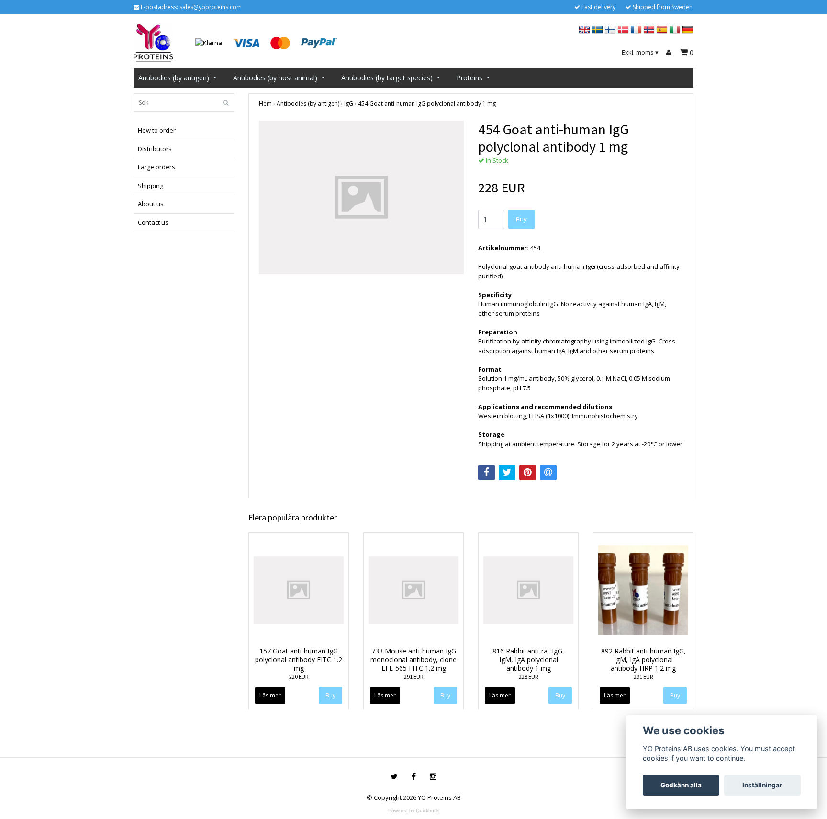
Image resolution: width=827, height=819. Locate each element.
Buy (521, 219)
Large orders (156, 167)
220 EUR (298, 676)
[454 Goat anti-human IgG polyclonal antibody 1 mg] (361, 197)
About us (151, 203)
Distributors (155, 148)
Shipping (150, 185)
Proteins (469, 77)
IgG (348, 104)
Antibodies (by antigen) (173, 77)
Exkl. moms (640, 52)
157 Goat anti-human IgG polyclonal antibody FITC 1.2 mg (298, 659)
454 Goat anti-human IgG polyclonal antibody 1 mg (427, 104)
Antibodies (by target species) (387, 77)
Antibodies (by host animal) (275, 77)
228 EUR (528, 676)
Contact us (153, 222)
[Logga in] (670, 52)
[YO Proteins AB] (153, 42)
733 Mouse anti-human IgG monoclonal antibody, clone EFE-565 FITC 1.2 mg (413, 659)
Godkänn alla (681, 785)
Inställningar (762, 785)
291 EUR (413, 676)
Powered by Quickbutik (413, 810)
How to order (157, 130)
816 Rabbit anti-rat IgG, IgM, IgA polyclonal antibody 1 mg (528, 659)
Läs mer (270, 695)
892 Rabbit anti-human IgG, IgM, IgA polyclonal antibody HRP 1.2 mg (643, 659)
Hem (265, 104)
